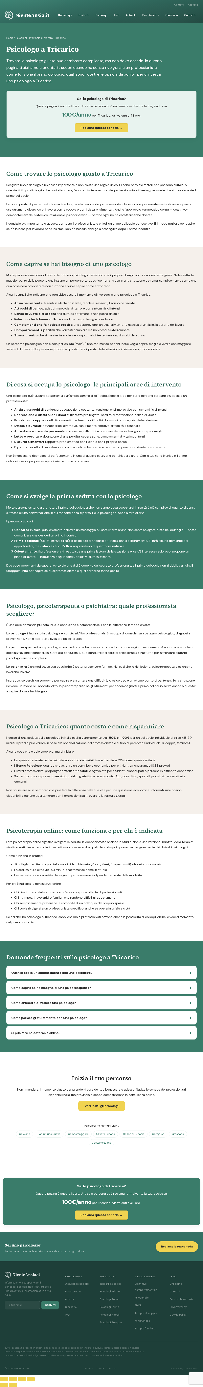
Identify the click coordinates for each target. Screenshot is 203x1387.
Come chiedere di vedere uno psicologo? (43, 1003)
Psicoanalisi (142, 1297)
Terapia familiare (145, 1328)
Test (117, 15)
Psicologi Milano (110, 1291)
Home (9, 38)
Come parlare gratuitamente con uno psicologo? (49, 1018)
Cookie (100, 1368)
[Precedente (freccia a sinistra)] (4, 1385)
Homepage (65, 15)
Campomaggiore (78, 1134)
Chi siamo (176, 1283)
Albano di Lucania (134, 1134)
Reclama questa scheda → (101, 128)
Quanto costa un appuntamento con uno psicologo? (52, 973)
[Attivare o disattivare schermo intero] (13, 1379)
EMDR (138, 1305)
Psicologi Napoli (110, 1314)
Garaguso (158, 1134)
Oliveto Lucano (105, 1134)
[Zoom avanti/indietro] (4, 1379)
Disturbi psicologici (77, 1283)
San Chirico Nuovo (49, 1134)
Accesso (193, 4)
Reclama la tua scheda (177, 1246)
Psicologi (101, 15)
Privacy (89, 1368)
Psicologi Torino (109, 1307)
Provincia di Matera (41, 38)
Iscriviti (50, 1305)
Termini (111, 1368)
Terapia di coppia (146, 1313)
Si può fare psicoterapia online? (35, 1033)
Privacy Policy (178, 1307)
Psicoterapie (150, 15)
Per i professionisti (181, 1299)
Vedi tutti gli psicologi (102, 1106)
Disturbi (84, 15)
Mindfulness (142, 1320)
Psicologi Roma (109, 1299)
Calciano (24, 1134)
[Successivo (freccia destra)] (13, 1385)
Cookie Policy (178, 1314)
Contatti (179, 4)
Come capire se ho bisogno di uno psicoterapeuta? (51, 988)
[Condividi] (22, 1379)
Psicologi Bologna (111, 1322)
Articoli (131, 15)
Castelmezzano (101, 1142)
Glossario (171, 15)
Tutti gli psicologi (110, 1283)
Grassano (178, 1134)
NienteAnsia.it (32, 15)
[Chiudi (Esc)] (31, 1379)
